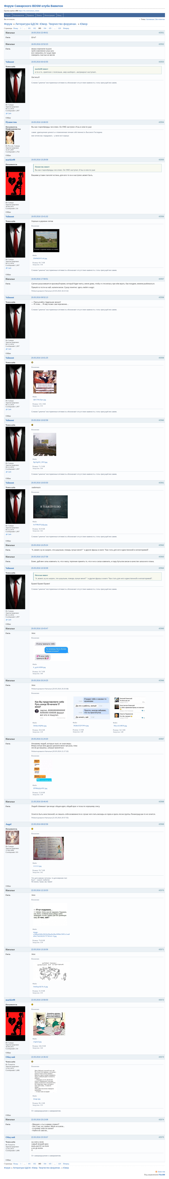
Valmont (10, 62)
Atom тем (161, 1172)
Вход (59, 15)
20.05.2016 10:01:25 (39, 358)
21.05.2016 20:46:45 (39, 802)
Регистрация (49, 15)
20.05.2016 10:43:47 (39, 628)
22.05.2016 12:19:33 (39, 890)
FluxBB (162, 1175)
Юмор (83, 23)
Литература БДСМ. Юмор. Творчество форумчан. (46, 23)
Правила (30, 15)
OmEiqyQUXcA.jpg (40, 987)
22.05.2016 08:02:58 (39, 824)
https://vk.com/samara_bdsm (29, 11)
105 (50, 28)
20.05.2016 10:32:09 (39, 568)
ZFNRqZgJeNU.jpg (40, 788)
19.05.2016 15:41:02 (39, 216)
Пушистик (11, 122)
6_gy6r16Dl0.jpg (39, 667)
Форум (7, 15)
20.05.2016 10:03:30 (39, 483)
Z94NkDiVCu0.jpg (40, 258)
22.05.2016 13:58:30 (39, 1000)
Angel (8, 824)
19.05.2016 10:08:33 (39, 122)
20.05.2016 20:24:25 (39, 680)
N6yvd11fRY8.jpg (120, 726)
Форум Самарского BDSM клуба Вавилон (33, 5)
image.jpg (36, 1099)
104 (44, 28)
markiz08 (10, 159)
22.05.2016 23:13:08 (39, 1120)
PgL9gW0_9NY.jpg (40, 462)
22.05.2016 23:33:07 (39, 1137)
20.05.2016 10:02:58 (39, 420)
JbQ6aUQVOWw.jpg (81, 726)
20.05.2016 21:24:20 (39, 739)
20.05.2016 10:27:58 (39, 557)
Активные (150, 19)
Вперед (66, 28)
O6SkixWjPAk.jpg (39, 726)
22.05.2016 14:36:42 (39, 1057)
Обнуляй (10, 1057)
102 (34, 28)
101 (29, 28)
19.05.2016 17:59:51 (39, 279)
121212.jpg (37, 866)
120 (59, 28)
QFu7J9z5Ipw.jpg (39, 400)
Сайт (9, 113)
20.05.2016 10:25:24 (39, 545)
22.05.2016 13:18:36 (39, 949)
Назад (15, 28)
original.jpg (37, 1042)
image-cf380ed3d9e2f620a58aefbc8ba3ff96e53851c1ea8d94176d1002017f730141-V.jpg (51, 934)
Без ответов (160, 19)
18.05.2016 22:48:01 (39, 33)
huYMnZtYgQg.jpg (40, 525)
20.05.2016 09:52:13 (39, 297)
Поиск (39, 15)
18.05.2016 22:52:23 (39, 44)
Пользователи (18, 15)
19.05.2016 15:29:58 (39, 160)
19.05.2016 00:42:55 (39, 62)
